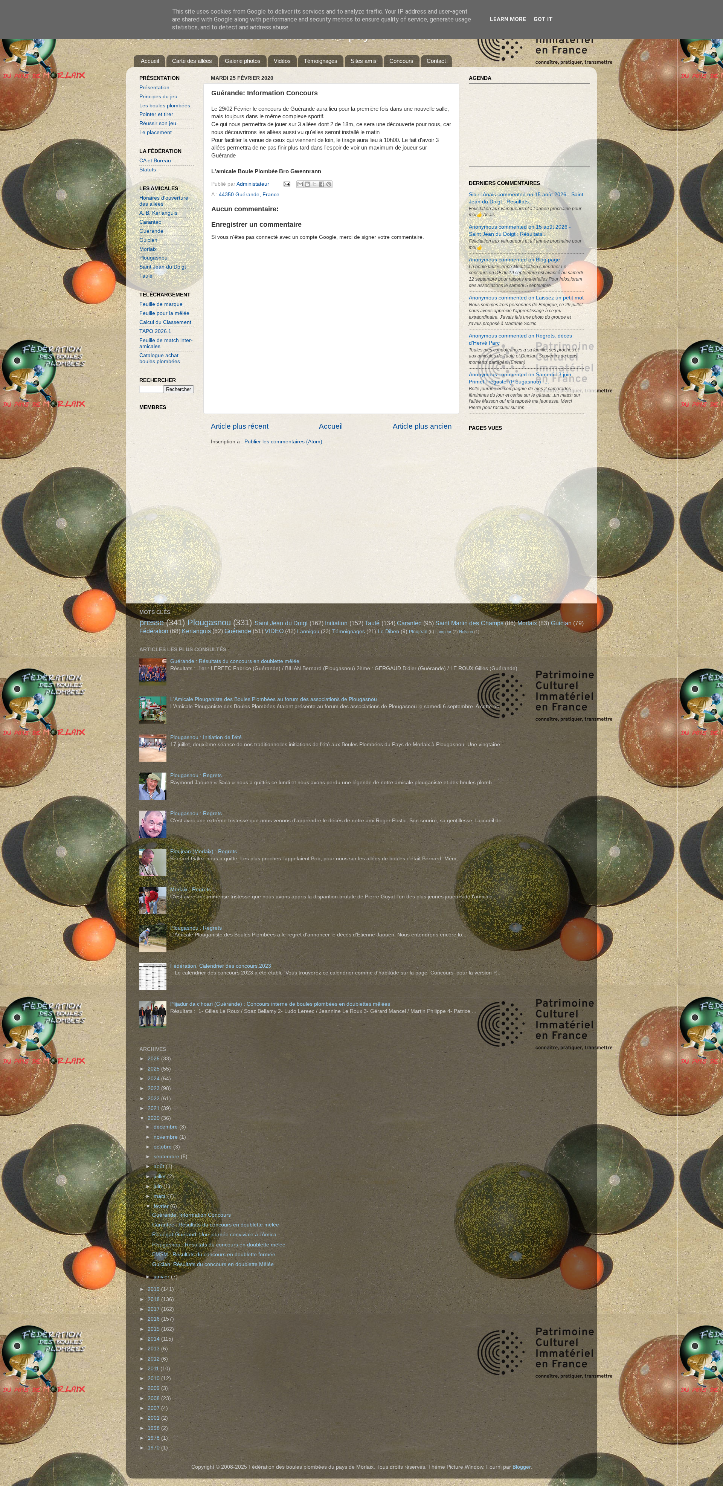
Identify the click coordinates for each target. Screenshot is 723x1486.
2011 (154, 1368)
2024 (154, 1078)
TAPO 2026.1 (155, 331)
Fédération (153, 631)
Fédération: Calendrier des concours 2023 (220, 966)
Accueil (150, 61)
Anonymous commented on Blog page (514, 260)
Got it (543, 19)
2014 (154, 1339)
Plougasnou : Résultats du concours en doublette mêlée (218, 1245)
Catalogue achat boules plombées (159, 358)
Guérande (151, 231)
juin (158, 1186)
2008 (154, 1398)
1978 (154, 1438)
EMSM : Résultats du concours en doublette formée (213, 1254)
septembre (167, 1156)
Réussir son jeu (157, 123)
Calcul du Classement (165, 322)
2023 (154, 1088)
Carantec (150, 222)
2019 (154, 1289)
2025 (154, 1069)
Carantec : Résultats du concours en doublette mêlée (215, 1225)
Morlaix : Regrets (190, 889)
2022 (154, 1098)
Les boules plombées (164, 105)
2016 (154, 1319)
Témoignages (320, 61)
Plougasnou (153, 258)
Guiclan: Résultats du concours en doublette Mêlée (213, 1264)
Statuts (147, 170)
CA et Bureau (155, 160)
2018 (154, 1299)
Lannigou (308, 631)
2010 (154, 1378)
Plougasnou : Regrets (196, 775)
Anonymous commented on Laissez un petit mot (526, 298)
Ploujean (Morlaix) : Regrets (203, 851)
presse (151, 622)
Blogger (522, 1467)
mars (160, 1196)
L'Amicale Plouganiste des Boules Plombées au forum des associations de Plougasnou (273, 699)
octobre (163, 1147)
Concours (401, 61)
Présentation (154, 87)
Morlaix (148, 249)
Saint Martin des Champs (469, 623)
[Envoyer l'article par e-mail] (286, 184)
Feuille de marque (161, 304)
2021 (154, 1108)
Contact (436, 61)
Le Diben (388, 631)
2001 (154, 1418)
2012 (154, 1359)
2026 (154, 1058)
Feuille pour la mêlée (164, 313)
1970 (154, 1448)
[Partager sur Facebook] (321, 184)
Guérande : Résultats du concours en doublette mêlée (234, 661)
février (162, 1206)
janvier (162, 1277)
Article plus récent (239, 426)
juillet (160, 1176)
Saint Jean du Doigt (162, 267)
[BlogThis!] (307, 184)
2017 (154, 1309)
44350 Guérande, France (249, 194)
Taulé (146, 276)
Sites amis (364, 61)
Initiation (336, 623)
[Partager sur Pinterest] (329, 184)
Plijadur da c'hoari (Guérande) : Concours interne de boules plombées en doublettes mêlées (280, 1004)
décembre (166, 1127)
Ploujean (418, 631)
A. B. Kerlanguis (158, 213)
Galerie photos (243, 61)
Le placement (155, 132)
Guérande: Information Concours (191, 1215)
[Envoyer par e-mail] (300, 184)
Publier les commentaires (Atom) (283, 441)
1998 (154, 1428)
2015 (154, 1329)
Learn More (508, 19)
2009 (154, 1388)
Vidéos (282, 61)
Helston (466, 631)
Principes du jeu (158, 96)
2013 (154, 1349)
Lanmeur (443, 631)
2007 (154, 1408)
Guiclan (148, 240)
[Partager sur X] (314, 184)
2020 (154, 1118)
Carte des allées (192, 61)
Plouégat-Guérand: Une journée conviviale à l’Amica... (216, 1234)
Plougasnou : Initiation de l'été (206, 737)
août (160, 1166)
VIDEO (274, 631)
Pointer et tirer (156, 114)
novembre (166, 1137)
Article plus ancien (422, 426)
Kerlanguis (196, 631)
